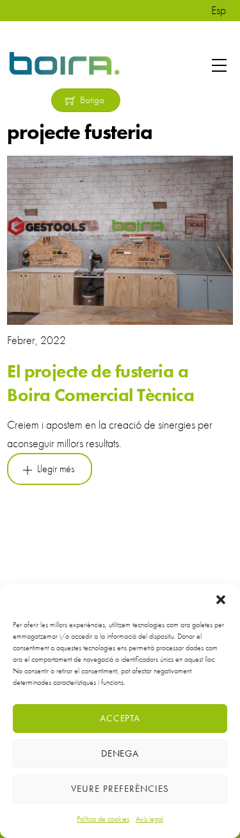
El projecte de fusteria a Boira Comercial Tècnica (100, 382)
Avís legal (149, 819)
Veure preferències (120, 788)
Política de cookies (103, 819)
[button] (220, 599)
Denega (120, 753)
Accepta (120, 718)
